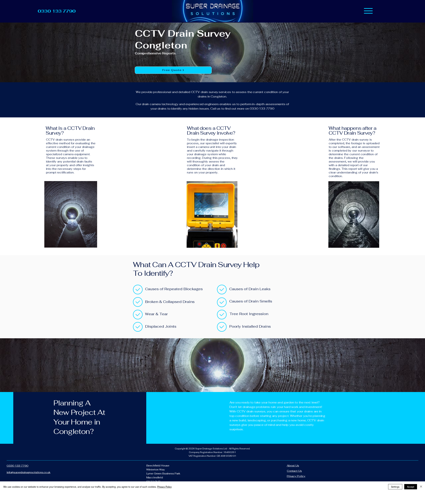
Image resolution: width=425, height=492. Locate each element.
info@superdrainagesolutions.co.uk (28, 472)
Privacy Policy (164, 486)
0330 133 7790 (17, 465)
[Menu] (368, 10)
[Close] (421, 486)
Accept (410, 486)
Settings (395, 486)
